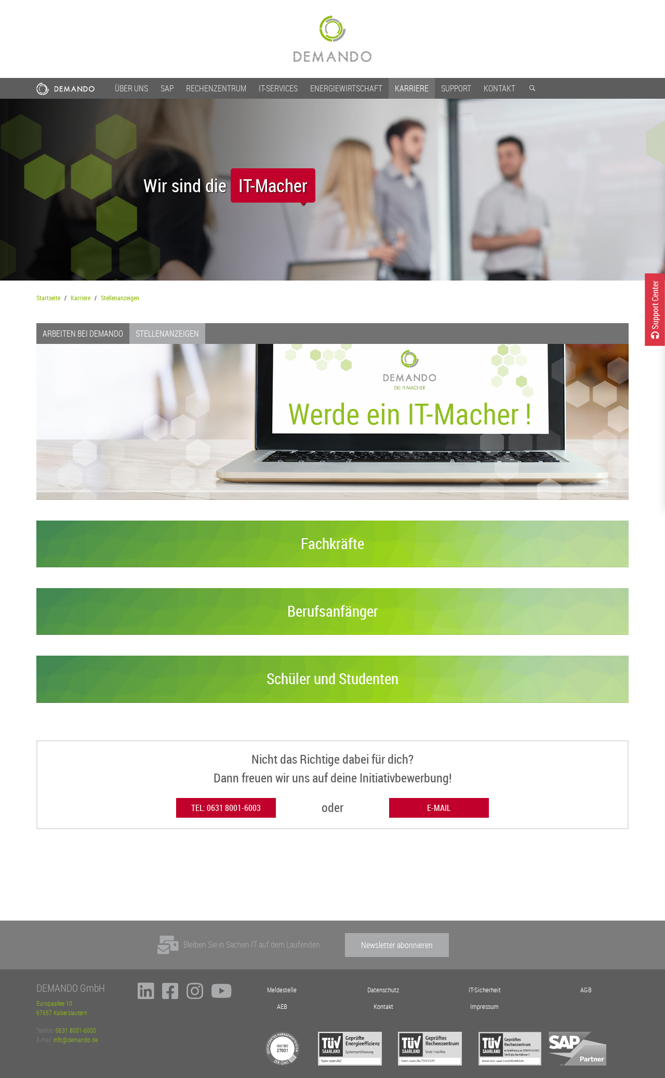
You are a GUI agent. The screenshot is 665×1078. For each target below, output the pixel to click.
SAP (167, 88)
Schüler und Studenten (332, 678)
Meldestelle (282, 990)
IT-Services (278, 88)
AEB (282, 1006)
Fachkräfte (332, 543)
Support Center (655, 305)
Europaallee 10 (54, 1003)
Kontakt (499, 88)
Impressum (484, 1006)
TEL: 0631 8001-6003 (226, 808)
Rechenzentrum (216, 88)
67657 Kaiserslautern (61, 1012)
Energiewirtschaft (346, 88)
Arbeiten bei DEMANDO (83, 333)
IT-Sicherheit (485, 990)
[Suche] (532, 88)
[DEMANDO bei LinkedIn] (146, 995)
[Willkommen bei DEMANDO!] (332, 39)
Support (456, 88)
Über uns (131, 88)
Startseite (48, 298)
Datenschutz (383, 990)
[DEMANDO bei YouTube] (221, 995)
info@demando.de (76, 1039)
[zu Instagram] (195, 995)
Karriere (412, 88)
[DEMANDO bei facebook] (170, 995)
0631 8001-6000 (76, 1030)
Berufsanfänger (332, 611)
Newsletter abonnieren (397, 945)
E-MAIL (438, 808)
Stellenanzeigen (120, 298)
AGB (586, 990)
